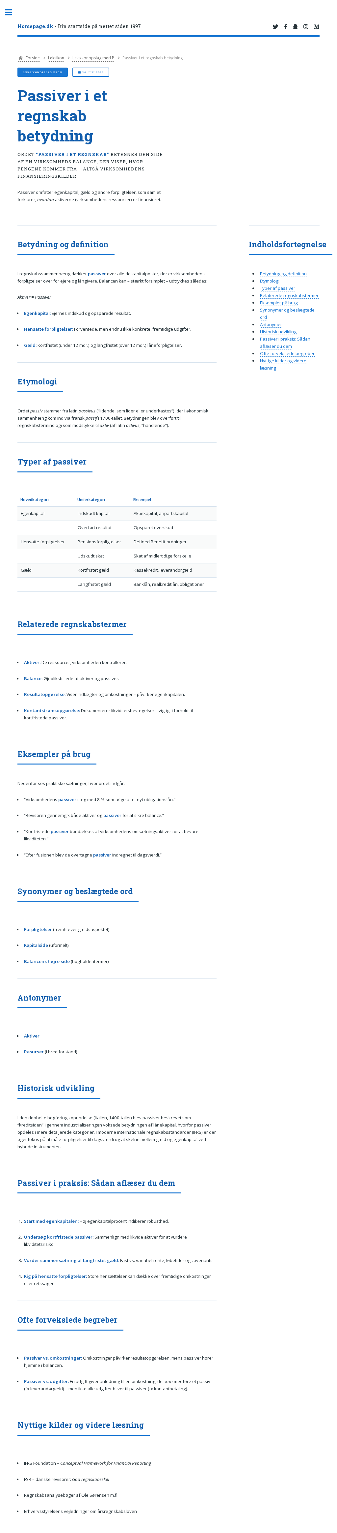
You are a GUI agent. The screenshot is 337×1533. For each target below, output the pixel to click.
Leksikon (56, 58)
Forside (32, 58)
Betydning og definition (283, 274)
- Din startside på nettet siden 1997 (79, 26)
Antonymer (271, 324)
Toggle (12, 12)
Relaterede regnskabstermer (289, 295)
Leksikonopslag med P (93, 58)
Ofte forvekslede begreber (287, 353)
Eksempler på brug (279, 303)
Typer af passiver (277, 288)
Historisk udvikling (278, 332)
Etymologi (269, 281)
